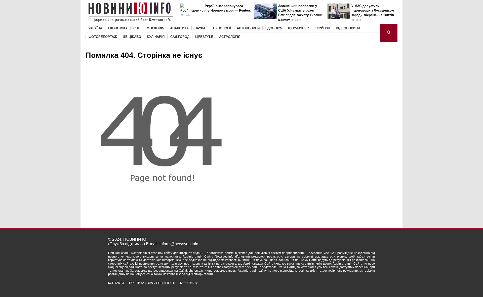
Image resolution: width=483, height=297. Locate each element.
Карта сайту (188, 283)
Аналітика (179, 28)
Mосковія (155, 28)
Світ (137, 28)
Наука (199, 28)
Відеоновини (348, 28)
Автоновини (248, 28)
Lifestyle (204, 37)
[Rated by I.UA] (364, 287)
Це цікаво (132, 37)
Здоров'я (273, 28)
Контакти (116, 283)
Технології (221, 28)
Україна (95, 28)
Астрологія (229, 37)
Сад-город (179, 37)
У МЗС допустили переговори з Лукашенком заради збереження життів (372, 10)
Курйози (322, 28)
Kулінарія (156, 37)
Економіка (118, 28)
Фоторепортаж (103, 37)
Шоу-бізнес (298, 28)
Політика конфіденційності (152, 283)
